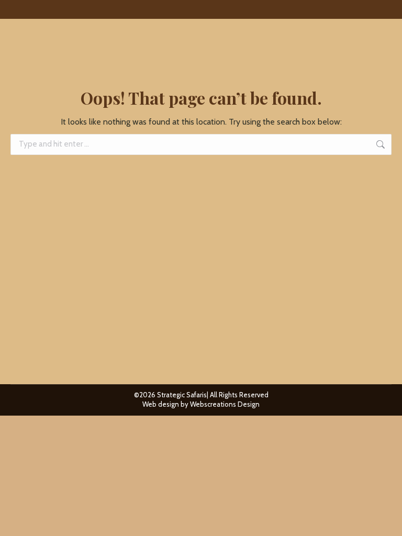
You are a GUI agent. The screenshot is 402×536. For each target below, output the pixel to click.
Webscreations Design (225, 404)
